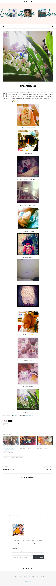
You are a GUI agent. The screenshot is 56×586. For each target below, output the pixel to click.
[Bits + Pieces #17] (28, 440)
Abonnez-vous (39, 557)
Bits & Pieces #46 (41, 445)
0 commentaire (49, 461)
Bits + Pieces (6, 457)
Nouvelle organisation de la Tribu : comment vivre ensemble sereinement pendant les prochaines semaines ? (10, 447)
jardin (12, 457)
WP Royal (42, 576)
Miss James (16, 415)
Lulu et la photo (28, 83)
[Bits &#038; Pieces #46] (45, 440)
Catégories (14, 548)
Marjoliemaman (29, 415)
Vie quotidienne (19, 457)
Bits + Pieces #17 (24, 445)
